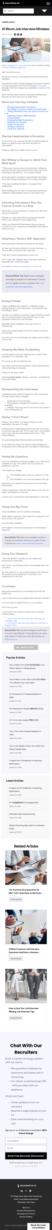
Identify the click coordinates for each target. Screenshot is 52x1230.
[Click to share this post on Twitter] (18, 34)
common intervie (9, 68)
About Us (26, 1208)
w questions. (21, 68)
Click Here (30, 1202)
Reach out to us (11, 639)
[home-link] (22, 1191)
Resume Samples (26, 1217)
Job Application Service (26, 1214)
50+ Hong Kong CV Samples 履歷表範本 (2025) (26, 709)
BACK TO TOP (27, 647)
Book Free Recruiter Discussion (26, 1156)
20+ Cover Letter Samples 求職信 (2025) (24, 720)
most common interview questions (29, 543)
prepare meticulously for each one (26, 266)
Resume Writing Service (26, 1211)
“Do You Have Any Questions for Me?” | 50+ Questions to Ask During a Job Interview (25, 893)
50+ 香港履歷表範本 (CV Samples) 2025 (23, 803)
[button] (38, 1226)
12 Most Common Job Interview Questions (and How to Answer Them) (24, 952)
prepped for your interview (19, 65)
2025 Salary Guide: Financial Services (22, 814)
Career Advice (8, 22)
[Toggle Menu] (48, 3)
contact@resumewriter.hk (28, 1199)
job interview (41, 86)
